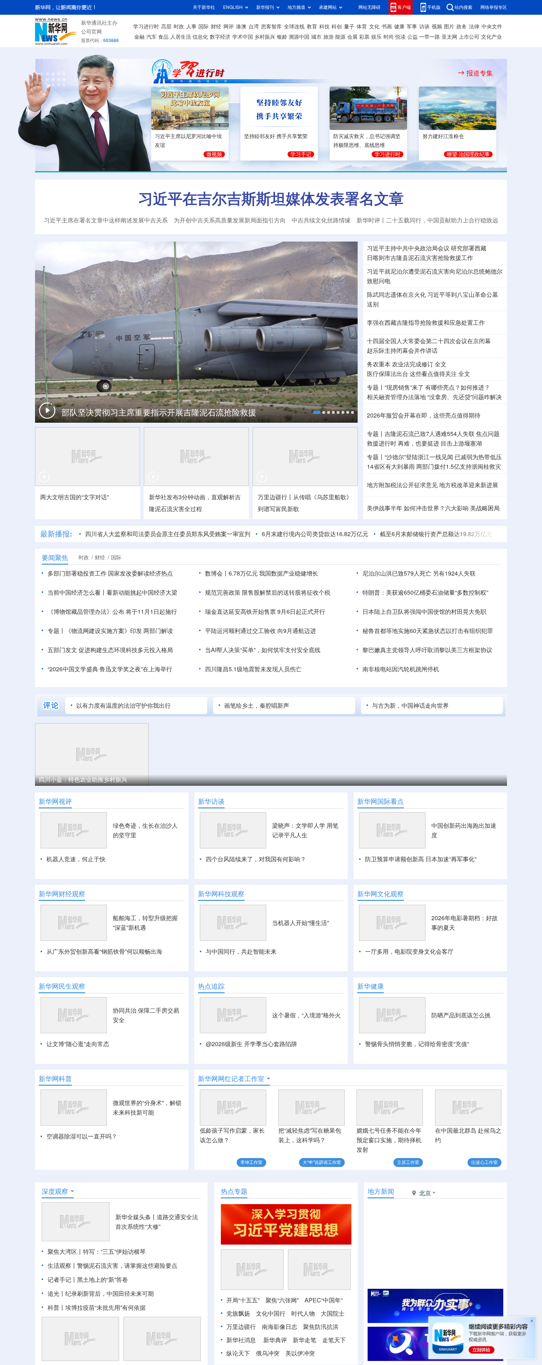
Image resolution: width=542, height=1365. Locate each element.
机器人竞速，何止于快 (75, 859)
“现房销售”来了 (404, 387)
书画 (387, 26)
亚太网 (449, 36)
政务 (461, 26)
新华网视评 (55, 801)
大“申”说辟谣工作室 (322, 1162)
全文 (441, 364)
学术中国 (242, 36)
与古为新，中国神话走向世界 (410, 705)
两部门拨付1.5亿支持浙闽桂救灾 (458, 466)
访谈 (424, 26)
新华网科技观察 (221, 893)
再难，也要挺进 (418, 443)
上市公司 (469, 36)
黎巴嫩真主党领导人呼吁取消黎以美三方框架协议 (427, 650)
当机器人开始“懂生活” (300, 923)
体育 (362, 26)
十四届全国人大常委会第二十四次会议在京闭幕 (429, 341)
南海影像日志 (279, 1327)
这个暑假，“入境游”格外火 (306, 1015)
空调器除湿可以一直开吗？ (81, 1136)
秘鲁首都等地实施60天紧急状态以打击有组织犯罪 (427, 631)
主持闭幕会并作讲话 (402, 350)
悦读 (400, 36)
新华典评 (275, 1340)
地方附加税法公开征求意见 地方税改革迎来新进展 (432, 485)
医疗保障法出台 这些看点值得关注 (412, 374)
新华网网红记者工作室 (231, 1078)
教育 (312, 26)
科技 (324, 26)
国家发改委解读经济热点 (140, 573)
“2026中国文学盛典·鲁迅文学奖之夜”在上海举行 (110, 669)
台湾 (254, 26)
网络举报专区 (493, 7)
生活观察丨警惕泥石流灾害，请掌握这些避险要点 (112, 1266)
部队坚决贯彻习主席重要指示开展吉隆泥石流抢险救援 (159, 412)
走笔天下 (334, 1340)
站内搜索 (463, 7)
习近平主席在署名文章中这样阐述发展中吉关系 (106, 220)
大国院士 (332, 1313)
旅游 (328, 36)
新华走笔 (304, 1340)
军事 (412, 26)
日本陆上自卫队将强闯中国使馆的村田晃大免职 (424, 612)
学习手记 (301, 154)
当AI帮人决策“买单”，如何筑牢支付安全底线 (262, 650)
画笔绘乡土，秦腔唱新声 (256, 705)
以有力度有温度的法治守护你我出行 (123, 705)
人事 (191, 26)
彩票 (364, 36)
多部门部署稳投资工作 (77, 573)
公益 (412, 36)
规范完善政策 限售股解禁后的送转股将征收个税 (267, 592)
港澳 (241, 26)
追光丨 (56, 1294)
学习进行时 (146, 26)
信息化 (200, 36)
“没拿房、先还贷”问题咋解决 (464, 397)
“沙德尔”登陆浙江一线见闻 (419, 457)
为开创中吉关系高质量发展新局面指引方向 (230, 220)
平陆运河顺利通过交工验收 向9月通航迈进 (260, 631)
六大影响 (457, 508)
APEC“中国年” (324, 1300)
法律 (474, 26)
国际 (203, 26)
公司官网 (91, 31)
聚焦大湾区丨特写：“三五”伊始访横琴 (97, 1252)
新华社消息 (241, 1340)
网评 (228, 26)
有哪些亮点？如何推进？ (457, 387)
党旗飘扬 (238, 1313)
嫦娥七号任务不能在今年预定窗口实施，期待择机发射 (389, 1140)
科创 (336, 26)
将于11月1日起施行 (151, 612)
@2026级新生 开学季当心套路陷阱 (251, 1044)
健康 (399, 26)
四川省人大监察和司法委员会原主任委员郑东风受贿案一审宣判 (167, 534)
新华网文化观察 (380, 893)
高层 (166, 26)
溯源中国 (299, 36)
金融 (139, 36)
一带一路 (429, 36)
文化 (374, 26)
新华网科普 (55, 1078)
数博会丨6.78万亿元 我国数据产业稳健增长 (261, 573)
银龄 (282, 36)
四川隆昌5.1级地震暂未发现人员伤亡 (253, 669)
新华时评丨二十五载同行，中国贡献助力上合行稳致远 (427, 220)
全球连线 (294, 26)
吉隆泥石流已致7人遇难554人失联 (430, 434)
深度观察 (55, 1191)
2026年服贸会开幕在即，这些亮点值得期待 (423, 415)
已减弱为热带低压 (478, 457)
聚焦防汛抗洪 (320, 1327)
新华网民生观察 (62, 986)
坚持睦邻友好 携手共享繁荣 (276, 136)
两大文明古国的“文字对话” (74, 497)
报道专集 (479, 73)
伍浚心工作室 (484, 1162)
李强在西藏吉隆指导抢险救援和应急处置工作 (426, 323)
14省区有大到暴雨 (391, 466)
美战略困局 (485, 508)
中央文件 (492, 26)
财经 (216, 26)
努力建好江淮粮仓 (443, 136)
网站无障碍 (369, 7)
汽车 (151, 36)
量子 (349, 26)
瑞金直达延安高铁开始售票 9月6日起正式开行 (265, 612)
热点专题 (234, 1191)
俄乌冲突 (267, 1353)
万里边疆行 (241, 1327)
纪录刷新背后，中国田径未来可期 (109, 1294)
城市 (316, 36)
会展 (352, 36)
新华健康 (370, 986)
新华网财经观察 (62, 893)
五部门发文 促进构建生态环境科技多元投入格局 (110, 650)
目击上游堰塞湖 (461, 443)
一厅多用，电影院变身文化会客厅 (409, 951)
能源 (340, 36)
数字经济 (220, 36)
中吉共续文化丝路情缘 (321, 220)
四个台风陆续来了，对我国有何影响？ (256, 859)
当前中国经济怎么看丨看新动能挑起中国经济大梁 (112, 592)
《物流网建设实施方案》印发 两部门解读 (119, 631)
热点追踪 (211, 986)
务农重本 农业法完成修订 (400, 364)
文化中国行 (270, 1313)
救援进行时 (381, 443)
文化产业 (491, 36)
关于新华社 (204, 7)
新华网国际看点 (380, 801)
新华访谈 (211, 801)
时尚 (388, 36)
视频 (437, 26)
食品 (163, 36)
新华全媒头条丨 (136, 1217)
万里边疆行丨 (275, 497)
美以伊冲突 (300, 1353)
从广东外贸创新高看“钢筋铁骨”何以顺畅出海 (104, 951)
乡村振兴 (264, 36)
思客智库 (271, 26)
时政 (179, 26)
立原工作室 (408, 1162)
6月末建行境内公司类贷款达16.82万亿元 (315, 534)
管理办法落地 (396, 397)
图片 (449, 26)
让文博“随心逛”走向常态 (77, 1044)
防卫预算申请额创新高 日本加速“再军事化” (420, 859)
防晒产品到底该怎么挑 (460, 1015)
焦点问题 (488, 434)
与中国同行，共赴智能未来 (241, 951)
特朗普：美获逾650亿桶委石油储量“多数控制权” (425, 592)
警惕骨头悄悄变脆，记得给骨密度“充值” (417, 1044)
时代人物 (303, 1313)
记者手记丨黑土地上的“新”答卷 (88, 1280)
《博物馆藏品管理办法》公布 (86, 612)
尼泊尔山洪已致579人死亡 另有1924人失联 (419, 573)
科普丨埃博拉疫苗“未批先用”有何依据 (97, 1308)
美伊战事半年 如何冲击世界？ (406, 508)
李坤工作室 (251, 1162)
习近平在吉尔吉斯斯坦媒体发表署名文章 (271, 198)
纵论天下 (238, 1353)
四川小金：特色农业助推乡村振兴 (83, 779)
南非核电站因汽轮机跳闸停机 (400, 669)
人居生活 (180, 36)
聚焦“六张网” (282, 1300)
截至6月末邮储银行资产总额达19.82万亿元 (436, 534)
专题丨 (376, 387)
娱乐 (376, 36)
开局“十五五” (243, 1300)
